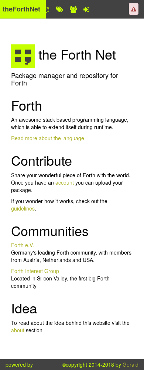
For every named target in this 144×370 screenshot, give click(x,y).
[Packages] (46, 9)
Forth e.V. (22, 245)
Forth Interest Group (35, 271)
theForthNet (21, 9)
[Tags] (60, 9)
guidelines (23, 208)
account (64, 182)
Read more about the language (47, 138)
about (18, 330)
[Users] (73, 9)
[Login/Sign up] (86, 9)
